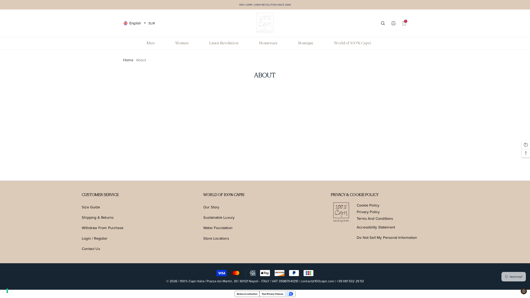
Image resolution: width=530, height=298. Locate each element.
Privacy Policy (368, 211)
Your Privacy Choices (272, 294)
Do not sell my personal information (387, 237)
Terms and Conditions (375, 218)
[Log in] (393, 23)
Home (128, 59)
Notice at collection (247, 294)
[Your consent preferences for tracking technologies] (7, 291)
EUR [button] (152, 23)
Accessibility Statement (376, 227)
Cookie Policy (368, 205)
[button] (145, 23)
